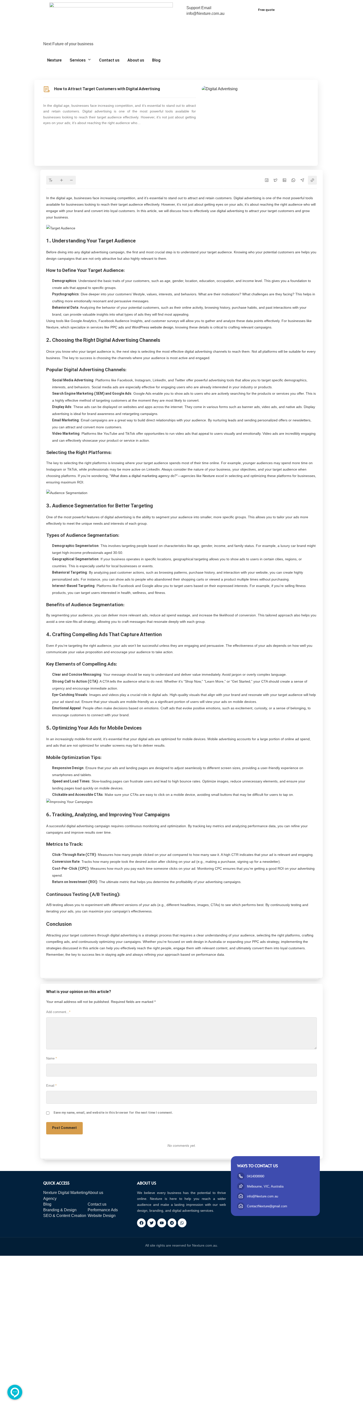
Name (51, 1058)
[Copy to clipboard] (312, 180)
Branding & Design (60, 1210)
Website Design (102, 1215)
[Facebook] (141, 1222)
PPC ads (117, 327)
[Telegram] (172, 1222)
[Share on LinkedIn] (284, 180)
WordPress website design (152, 327)
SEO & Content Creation (64, 1215)
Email (51, 1085)
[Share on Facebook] (266, 180)
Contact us (109, 61)
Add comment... (58, 1012)
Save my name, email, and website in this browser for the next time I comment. (113, 1112)
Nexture (54, 61)
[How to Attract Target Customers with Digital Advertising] (220, 89)
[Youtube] (161, 1222)
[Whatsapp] (182, 1222)
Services (78, 61)
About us (135, 61)
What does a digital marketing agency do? (144, 476)
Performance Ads (103, 1210)
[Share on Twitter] (275, 180)
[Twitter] (151, 1222)
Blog (156, 61)
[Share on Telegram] (302, 180)
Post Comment (64, 1128)
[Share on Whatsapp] (293, 180)
